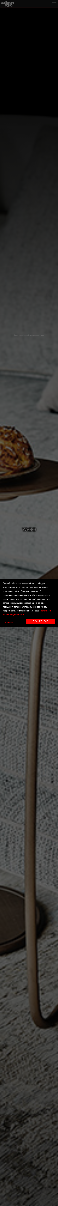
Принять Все (40, 621)
